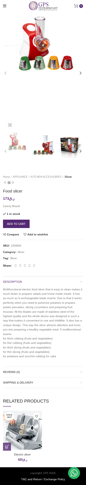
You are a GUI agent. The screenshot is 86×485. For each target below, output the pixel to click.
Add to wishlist (37, 234)
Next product (13, 183)
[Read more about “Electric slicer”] (7, 447)
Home (6, 176)
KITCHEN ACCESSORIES (46, 176)
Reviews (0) (11, 372)
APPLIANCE (20, 176)
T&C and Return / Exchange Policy (43, 479)
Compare (13, 234)
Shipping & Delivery (18, 382)
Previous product (5, 183)
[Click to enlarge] (10, 125)
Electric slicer (22, 454)
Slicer (68, 176)
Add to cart (16, 223)
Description (12, 281)
